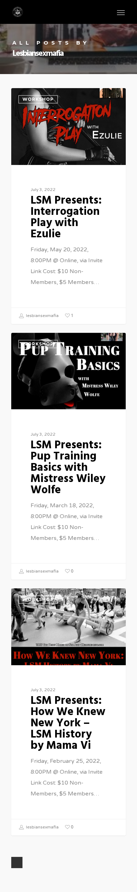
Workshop (38, 99)
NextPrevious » (16, 862)
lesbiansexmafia (42, 315)
